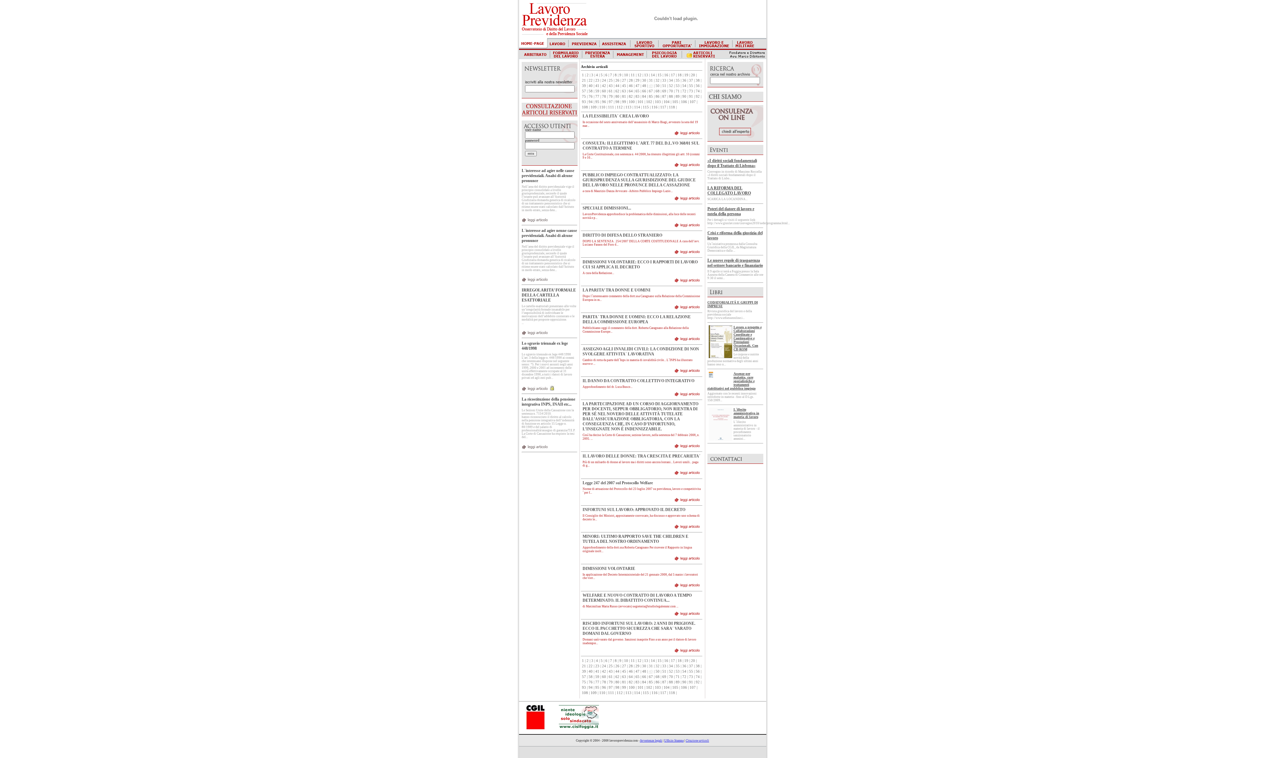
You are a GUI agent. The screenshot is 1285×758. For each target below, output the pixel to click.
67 (651, 91)
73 (691, 91)
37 (691, 80)
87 (664, 96)
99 (624, 102)
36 (684, 80)
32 (658, 80)
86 (658, 96)
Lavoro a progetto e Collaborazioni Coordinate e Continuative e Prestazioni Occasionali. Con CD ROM (748, 338)
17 (673, 75)
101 (640, 102)
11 (633, 75)
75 (584, 96)
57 (584, 91)
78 (604, 96)
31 (651, 80)
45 (624, 86)
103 (658, 102)
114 (637, 107)
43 (611, 86)
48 (644, 86)
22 (591, 80)
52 (671, 86)
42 (604, 86)
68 (658, 91)
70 (671, 91)
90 (684, 96)
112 (620, 107)
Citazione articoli (697, 740)
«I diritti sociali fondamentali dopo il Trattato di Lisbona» (732, 163)
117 (663, 107)
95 (597, 102)
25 (611, 80)
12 (639, 75)
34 (671, 80)
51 (664, 86)
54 (684, 86)
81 (624, 96)
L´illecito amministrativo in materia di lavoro (746, 413)
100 (632, 102)
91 (691, 96)
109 (594, 107)
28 (631, 80)
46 (631, 86)
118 (672, 107)
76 (591, 96)
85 (651, 96)
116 (655, 107)
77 (597, 96)
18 (680, 75)
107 (693, 102)
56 (698, 86)
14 (653, 75)
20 (693, 75)
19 (686, 75)
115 (646, 107)
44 (617, 86)
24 (604, 80)
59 (597, 91)
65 (637, 91)
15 (660, 75)
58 (591, 91)
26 (617, 80)
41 (597, 86)
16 (666, 75)
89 (678, 96)
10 (626, 75)
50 (658, 86)
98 (617, 102)
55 (691, 86)
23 (597, 80)
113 (628, 107)
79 (611, 96)
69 (664, 91)
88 (671, 96)
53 (678, 86)
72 (684, 91)
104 (667, 102)
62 (617, 91)
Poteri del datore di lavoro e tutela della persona (730, 211)
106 (684, 102)
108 (585, 107)
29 (637, 80)
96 (604, 102)
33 (664, 80)
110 (602, 107)
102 (649, 102)
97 (611, 102)
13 (646, 75)
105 (675, 102)
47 (637, 86)
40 (591, 86)
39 (584, 86)
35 (678, 80)
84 (644, 96)
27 (624, 80)
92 (698, 96)
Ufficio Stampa (674, 740)
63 (624, 91)
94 (591, 102)
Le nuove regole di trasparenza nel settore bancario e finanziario (735, 263)
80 (617, 96)
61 (611, 91)
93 (584, 102)
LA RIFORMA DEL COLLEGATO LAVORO (729, 190)
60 (604, 91)
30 (644, 80)
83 (637, 96)
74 (698, 91)
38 (698, 80)
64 (631, 91)
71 (678, 91)
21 (584, 80)
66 (644, 91)
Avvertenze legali (651, 740)
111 (611, 107)
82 (631, 96)
